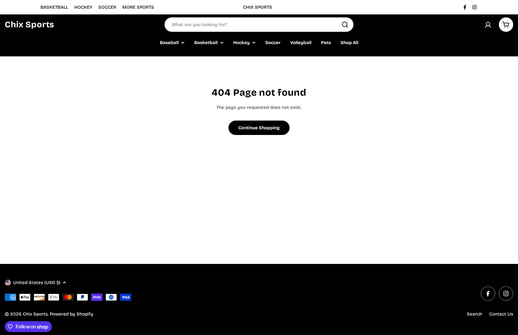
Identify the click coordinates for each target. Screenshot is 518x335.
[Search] (345, 24)
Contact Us (501, 314)
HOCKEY (83, 7)
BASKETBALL (54, 7)
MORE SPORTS (138, 7)
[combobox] (259, 24)
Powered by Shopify (71, 314)
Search (474, 314)
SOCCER (107, 7)
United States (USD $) (36, 282)
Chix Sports (29, 24)
